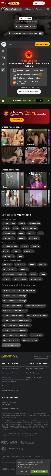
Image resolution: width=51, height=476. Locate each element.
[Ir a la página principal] (15, 3)
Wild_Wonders (24, 214)
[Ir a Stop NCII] (16, 449)
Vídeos (29, 9)
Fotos (39, 9)
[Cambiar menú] (2, 3)
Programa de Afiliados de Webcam (35, 378)
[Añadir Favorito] (3, 44)
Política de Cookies (9, 381)
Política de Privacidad (10, 369)
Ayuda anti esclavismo (10, 390)
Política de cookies (25, 467)
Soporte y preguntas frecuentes (9, 403)
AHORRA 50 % (16, 120)
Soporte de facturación (10, 409)
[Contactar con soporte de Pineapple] (4, 449)
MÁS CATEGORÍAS (11, 345)
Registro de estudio (33, 373)
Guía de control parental (10, 386)
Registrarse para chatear (28, 91)
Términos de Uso (8, 373)
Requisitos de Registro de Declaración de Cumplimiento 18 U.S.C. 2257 (24, 458)
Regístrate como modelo (35, 369)
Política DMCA (7, 377)
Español (39, 356)
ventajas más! (33, 87)
